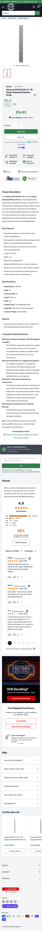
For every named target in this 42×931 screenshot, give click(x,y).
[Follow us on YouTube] (15, 901)
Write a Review (21, 543)
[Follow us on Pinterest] (11, 901)
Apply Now (21, 144)
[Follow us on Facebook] (3, 901)
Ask (21, 466)
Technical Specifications (29, 172)
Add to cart (21, 131)
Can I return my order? (13, 795)
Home (4, 18)
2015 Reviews (27, 511)
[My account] (34, 7)
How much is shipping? (13, 760)
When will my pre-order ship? (16, 777)
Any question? (10, 803)
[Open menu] (3, 7)
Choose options (15, 851)
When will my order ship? (14, 769)
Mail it (8, 172)
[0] (38, 7)
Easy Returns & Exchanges (21, 727)
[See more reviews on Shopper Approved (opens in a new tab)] (21, 577)
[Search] (37, 13)
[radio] (21, 516)
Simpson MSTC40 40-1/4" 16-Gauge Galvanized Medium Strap (14, 838)
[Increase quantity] (23, 125)
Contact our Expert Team (21, 698)
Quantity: (7, 125)
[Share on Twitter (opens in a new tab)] (18, 577)
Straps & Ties (12, 18)
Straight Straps (23, 18)
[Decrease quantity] (14, 125)
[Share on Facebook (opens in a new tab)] (14, 577)
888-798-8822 (34, 472)
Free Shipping (21, 721)
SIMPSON (9, 86)
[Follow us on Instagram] (7, 901)
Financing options (11, 786)
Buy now (21, 137)
